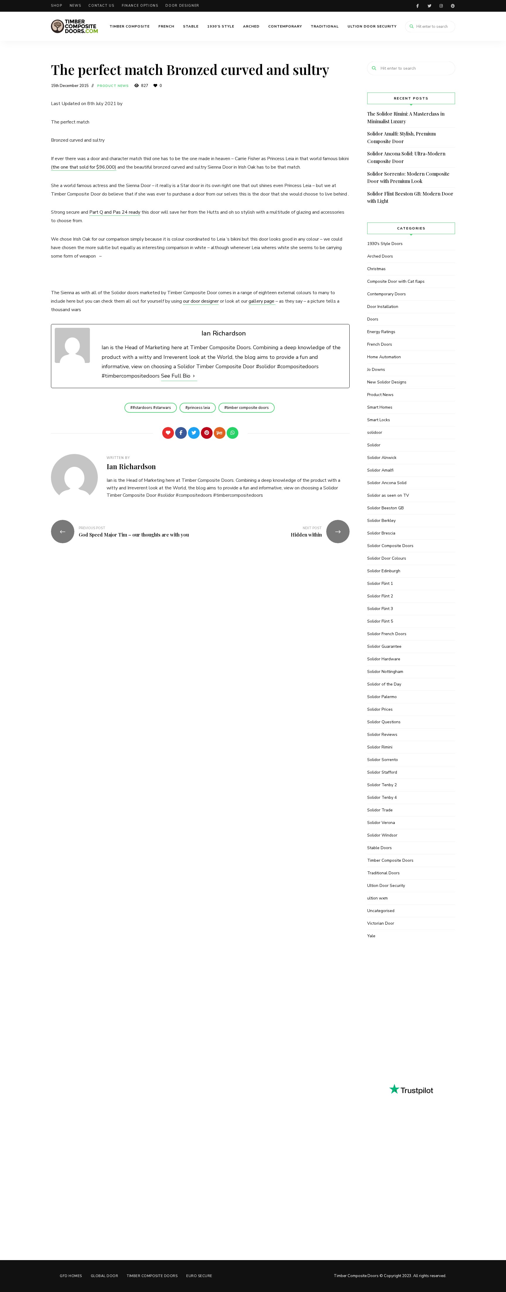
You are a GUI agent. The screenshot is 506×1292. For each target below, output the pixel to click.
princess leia (199, 407)
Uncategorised (380, 911)
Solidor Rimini (379, 747)
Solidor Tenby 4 (382, 797)
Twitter (429, 6)
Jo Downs (376, 369)
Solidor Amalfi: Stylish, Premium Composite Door (401, 137)
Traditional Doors (383, 873)
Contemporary (285, 26)
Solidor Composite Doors (390, 546)
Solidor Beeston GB (385, 508)
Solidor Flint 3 (380, 608)
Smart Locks (378, 420)
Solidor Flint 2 (380, 596)
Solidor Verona (381, 822)
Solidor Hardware (383, 659)
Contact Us (101, 6)
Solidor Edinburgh (383, 571)
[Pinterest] (207, 433)
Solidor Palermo (382, 697)
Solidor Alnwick (381, 457)
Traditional (325, 26)
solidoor (374, 432)
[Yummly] (219, 433)
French (166, 26)
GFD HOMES (71, 1276)
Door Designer (182, 6)
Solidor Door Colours (386, 558)
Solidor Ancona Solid (386, 483)
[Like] (168, 433)
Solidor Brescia (381, 533)
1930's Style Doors (385, 243)
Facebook (417, 6)
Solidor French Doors (386, 634)
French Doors (379, 344)
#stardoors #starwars (152, 407)
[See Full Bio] (193, 376)
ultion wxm (377, 898)
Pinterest (453, 6)
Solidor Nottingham (385, 671)
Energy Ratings (381, 332)
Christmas (376, 269)
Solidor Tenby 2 (382, 785)
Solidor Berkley (381, 520)
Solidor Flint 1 (380, 583)
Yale (371, 936)
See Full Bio (175, 375)
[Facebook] (181, 433)
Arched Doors (380, 256)
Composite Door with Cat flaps (396, 281)
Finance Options (140, 6)
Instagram (441, 6)
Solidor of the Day (384, 684)
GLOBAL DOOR (104, 1276)
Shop (56, 6)
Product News (113, 86)
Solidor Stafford (382, 772)
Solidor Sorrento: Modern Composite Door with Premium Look (408, 177)
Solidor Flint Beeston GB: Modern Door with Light (410, 197)
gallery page (262, 301)
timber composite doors (248, 407)
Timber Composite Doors (390, 860)
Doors (372, 319)
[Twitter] (194, 433)
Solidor (373, 445)
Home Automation (384, 357)
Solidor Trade (380, 810)
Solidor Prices (380, 709)
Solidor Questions (384, 722)
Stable (191, 26)
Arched (251, 26)
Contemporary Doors (386, 294)
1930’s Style (220, 26)
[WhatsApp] (232, 433)
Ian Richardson (131, 466)
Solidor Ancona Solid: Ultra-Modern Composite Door (406, 157)
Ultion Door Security (372, 26)
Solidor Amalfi (380, 470)
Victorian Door (380, 923)
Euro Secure (199, 1276)
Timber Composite (130, 26)
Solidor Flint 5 (380, 621)
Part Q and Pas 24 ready (114, 212)
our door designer (201, 301)
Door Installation (382, 306)
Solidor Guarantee (384, 646)
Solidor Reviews (382, 734)
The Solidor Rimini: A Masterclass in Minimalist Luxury (406, 117)
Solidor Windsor (382, 835)
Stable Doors (379, 848)
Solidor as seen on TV (388, 495)
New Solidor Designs (386, 382)
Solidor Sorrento (382, 759)
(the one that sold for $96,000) (83, 167)
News (75, 6)
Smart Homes (379, 407)
